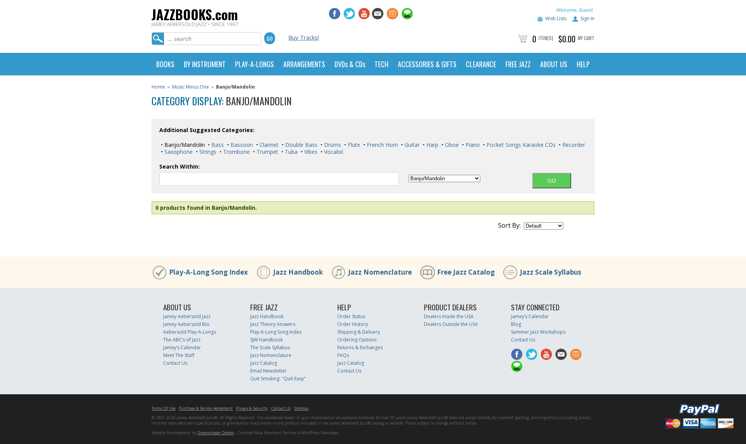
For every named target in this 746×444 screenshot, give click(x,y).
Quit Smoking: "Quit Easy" (278, 378)
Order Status (351, 316)
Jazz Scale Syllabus (550, 272)
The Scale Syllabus (270, 347)
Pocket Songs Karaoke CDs (520, 144)
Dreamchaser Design (215, 432)
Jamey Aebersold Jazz (187, 316)
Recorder (573, 144)
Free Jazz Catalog (466, 272)
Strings (207, 151)
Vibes (310, 151)
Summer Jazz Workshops (538, 332)
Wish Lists (555, 18)
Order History (352, 324)
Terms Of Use (164, 408)
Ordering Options (356, 339)
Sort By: (509, 225)
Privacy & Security (252, 408)
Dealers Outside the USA (451, 324)
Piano (472, 144)
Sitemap (301, 408)
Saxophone (178, 151)
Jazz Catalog (263, 363)
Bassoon (241, 144)
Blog (516, 324)
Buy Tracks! (303, 37)
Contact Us (175, 363)
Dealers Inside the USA (449, 316)
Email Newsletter (268, 370)
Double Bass (300, 144)
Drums (331, 144)
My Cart (586, 38)
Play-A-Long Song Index (208, 272)
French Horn (381, 144)
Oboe (451, 144)
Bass (217, 144)
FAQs (343, 355)
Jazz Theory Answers (272, 324)
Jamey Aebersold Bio (186, 324)
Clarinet (268, 144)
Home (158, 87)
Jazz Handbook (298, 272)
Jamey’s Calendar (182, 347)
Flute (353, 144)
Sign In (587, 18)
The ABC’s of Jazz (181, 339)
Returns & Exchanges (360, 347)
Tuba (290, 151)
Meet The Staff (178, 355)
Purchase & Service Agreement (206, 408)
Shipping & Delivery (358, 332)
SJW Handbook (266, 339)
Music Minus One (190, 87)
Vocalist (332, 151)
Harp (431, 144)
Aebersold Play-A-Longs (189, 332)
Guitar (411, 144)
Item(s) (546, 38)
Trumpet (266, 151)
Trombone (235, 151)
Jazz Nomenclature (380, 272)
